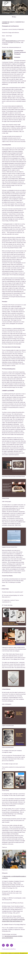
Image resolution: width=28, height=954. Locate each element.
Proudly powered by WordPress (9, 949)
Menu (14, 16)
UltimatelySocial (23, 953)
